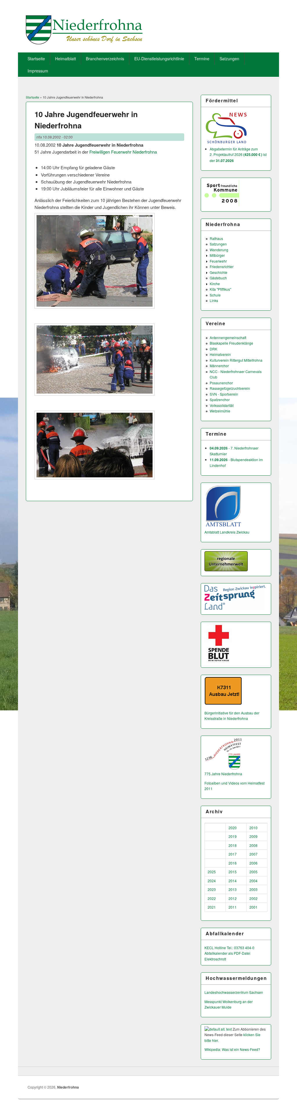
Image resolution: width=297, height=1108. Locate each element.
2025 (212, 871)
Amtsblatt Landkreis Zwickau (226, 532)
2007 (253, 854)
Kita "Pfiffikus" (220, 289)
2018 (233, 845)
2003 (253, 889)
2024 (212, 880)
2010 (253, 827)
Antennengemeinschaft (228, 337)
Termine (201, 58)
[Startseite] (84, 42)
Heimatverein (220, 354)
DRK (213, 348)
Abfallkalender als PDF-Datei (227, 953)
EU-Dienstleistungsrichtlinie (159, 58)
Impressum (38, 71)
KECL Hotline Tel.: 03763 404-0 (229, 947)
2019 (233, 836)
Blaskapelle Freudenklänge (231, 343)
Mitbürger (217, 255)
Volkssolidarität (221, 405)
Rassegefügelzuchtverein (230, 388)
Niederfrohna (68, 1087)
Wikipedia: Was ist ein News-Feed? (232, 1049)
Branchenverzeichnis (105, 58)
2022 (212, 898)
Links (214, 300)
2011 (233, 907)
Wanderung (219, 249)
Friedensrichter (221, 266)
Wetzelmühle (220, 410)
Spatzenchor (220, 399)
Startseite (36, 58)
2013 (233, 889)
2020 (233, 827)
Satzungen (229, 58)
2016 (233, 862)
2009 (253, 836)
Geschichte (218, 272)
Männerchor (219, 365)
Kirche (215, 283)
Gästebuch (218, 277)
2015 (233, 871)
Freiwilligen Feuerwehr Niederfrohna (123, 152)
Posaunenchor (221, 382)
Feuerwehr (218, 261)
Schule (215, 294)
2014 (233, 880)
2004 (253, 880)
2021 (212, 907)
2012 (233, 898)
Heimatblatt (65, 58)
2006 (253, 862)
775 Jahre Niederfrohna (223, 773)
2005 (253, 871)
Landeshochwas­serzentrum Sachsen (233, 992)
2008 (253, 845)
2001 (253, 907)
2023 (212, 889)
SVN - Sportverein (224, 394)
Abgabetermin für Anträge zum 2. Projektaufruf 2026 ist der (238, 154)
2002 (253, 898)
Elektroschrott (215, 958)
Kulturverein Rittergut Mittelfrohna (236, 360)
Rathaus (216, 238)
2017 (233, 854)
